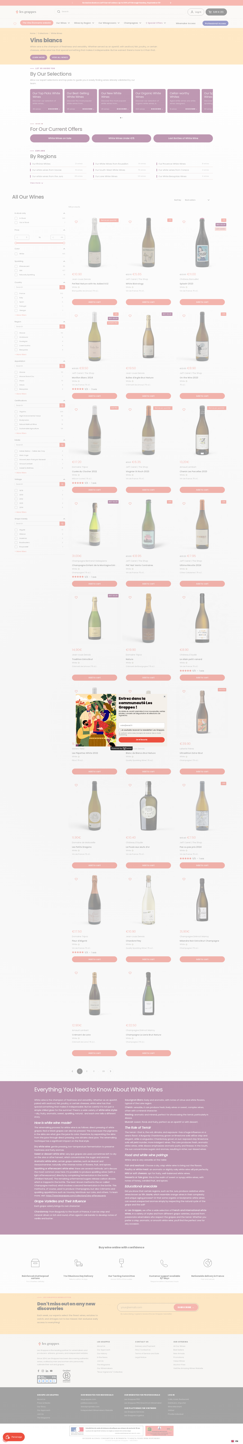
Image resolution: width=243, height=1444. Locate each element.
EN (236, 1441)
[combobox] (234, 1441)
